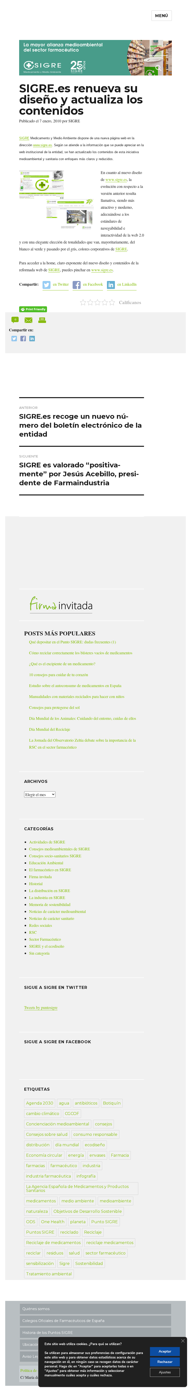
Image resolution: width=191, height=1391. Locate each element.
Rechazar (164, 1361)
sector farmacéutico (106, 1253)
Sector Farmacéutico (45, 939)
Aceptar (165, 1351)
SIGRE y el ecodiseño (46, 946)
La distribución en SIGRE (49, 890)
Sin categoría (39, 953)
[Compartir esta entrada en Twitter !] (12, 339)
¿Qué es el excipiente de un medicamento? (62, 663)
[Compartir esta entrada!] (29, 319)
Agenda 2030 (39, 1103)
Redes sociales (40, 925)
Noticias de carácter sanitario (51, 918)
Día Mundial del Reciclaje (49, 729)
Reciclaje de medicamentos (53, 1242)
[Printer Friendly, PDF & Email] (33, 309)
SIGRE (24, 138)
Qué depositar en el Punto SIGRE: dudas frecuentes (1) (72, 641)
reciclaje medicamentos (109, 1242)
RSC (33, 932)
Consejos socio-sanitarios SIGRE (55, 855)
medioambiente (115, 1201)
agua (64, 1103)
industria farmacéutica (48, 1176)
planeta (78, 1221)
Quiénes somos (35, 1309)
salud (74, 1253)
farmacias (35, 1165)
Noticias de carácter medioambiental (57, 911)
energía (76, 1155)
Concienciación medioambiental (57, 1124)
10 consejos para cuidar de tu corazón (58, 674)
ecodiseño (95, 1145)
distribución (37, 1145)
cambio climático (42, 1113)
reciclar (33, 1253)
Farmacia (120, 1155)
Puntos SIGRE (40, 1232)
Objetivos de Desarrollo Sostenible (87, 1211)
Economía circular (44, 1155)
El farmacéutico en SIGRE (50, 869)
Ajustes (165, 1372)
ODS (30, 1221)
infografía (86, 1176)
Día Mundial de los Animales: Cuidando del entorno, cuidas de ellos (82, 718)
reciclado (69, 1232)
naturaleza (37, 1211)
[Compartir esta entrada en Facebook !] (21, 339)
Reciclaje (93, 1232)
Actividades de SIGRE (47, 841)
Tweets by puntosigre (40, 1007)
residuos (55, 1253)
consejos (103, 1124)
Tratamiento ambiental (49, 1274)
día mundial (67, 1145)
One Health (52, 1221)
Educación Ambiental (46, 862)
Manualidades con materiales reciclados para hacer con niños (76, 696)
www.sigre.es (42, 145)
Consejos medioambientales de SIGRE (59, 848)
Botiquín (112, 1103)
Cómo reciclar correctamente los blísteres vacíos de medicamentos (80, 652)
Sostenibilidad (89, 1263)
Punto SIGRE (104, 1221)
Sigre (64, 1263)
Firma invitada (40, 876)
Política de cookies (35, 1370)
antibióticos (86, 1103)
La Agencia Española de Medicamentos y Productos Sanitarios (77, 1188)
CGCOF (72, 1113)
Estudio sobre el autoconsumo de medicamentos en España (75, 685)
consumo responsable (95, 1134)
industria (91, 1165)
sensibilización (40, 1263)
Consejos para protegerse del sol (54, 707)
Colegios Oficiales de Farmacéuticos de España (63, 1321)
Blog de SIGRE (45, 30)
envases (97, 1155)
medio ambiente (77, 1201)
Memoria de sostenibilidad (49, 904)
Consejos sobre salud (47, 1134)
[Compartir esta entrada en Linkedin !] (30, 339)
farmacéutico (63, 1165)
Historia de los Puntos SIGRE (47, 1332)
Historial (36, 883)
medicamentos (41, 1201)
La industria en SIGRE (47, 897)
